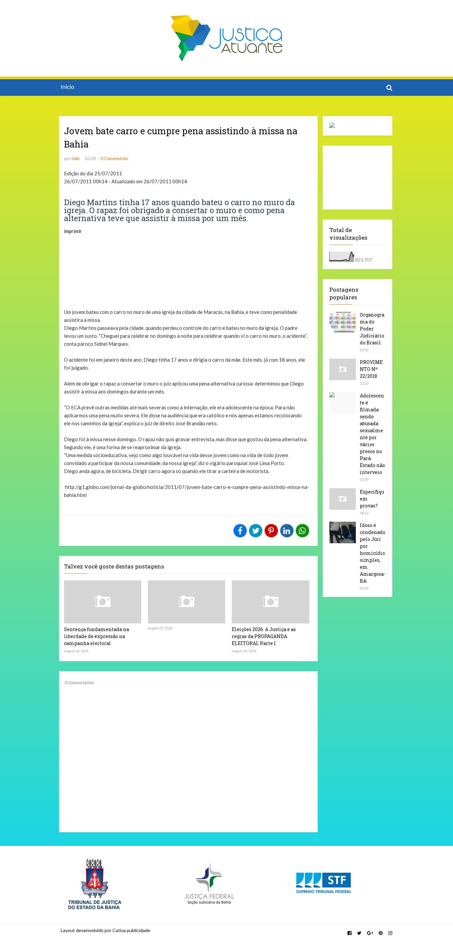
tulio (75, 158)
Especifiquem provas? (372, 499)
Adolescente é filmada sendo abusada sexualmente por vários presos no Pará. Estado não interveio (372, 433)
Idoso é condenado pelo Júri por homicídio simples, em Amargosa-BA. (372, 553)
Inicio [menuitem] (67, 87)
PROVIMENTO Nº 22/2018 (371, 369)
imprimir (73, 231)
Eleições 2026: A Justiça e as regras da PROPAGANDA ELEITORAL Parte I (264, 636)
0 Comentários (114, 158)
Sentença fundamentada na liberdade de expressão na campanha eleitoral (96, 636)
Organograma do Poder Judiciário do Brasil (372, 329)
